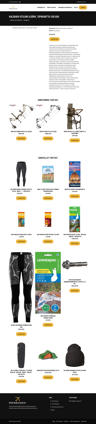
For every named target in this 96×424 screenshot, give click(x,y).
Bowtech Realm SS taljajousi (48, 131)
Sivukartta (83, 421)
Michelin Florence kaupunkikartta (75, 189)
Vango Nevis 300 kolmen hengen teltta (48, 370)
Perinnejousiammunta (65, 7)
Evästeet (66, 421)
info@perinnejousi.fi (81, 2)
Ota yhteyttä (59, 421)
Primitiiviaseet (51, 7)
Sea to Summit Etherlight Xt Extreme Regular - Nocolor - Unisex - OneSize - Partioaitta (21, 372)
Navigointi (26, 20)
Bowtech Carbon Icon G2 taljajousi (21, 131)
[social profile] (20, 2)
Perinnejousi (41, 7)
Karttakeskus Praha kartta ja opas (21, 234)
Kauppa (83, 7)
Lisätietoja (54, 39)
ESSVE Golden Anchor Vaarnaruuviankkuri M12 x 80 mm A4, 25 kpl (75, 281)
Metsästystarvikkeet (16, 20)
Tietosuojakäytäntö (75, 421)
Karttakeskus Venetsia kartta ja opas (48, 234)
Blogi (76, 7)
